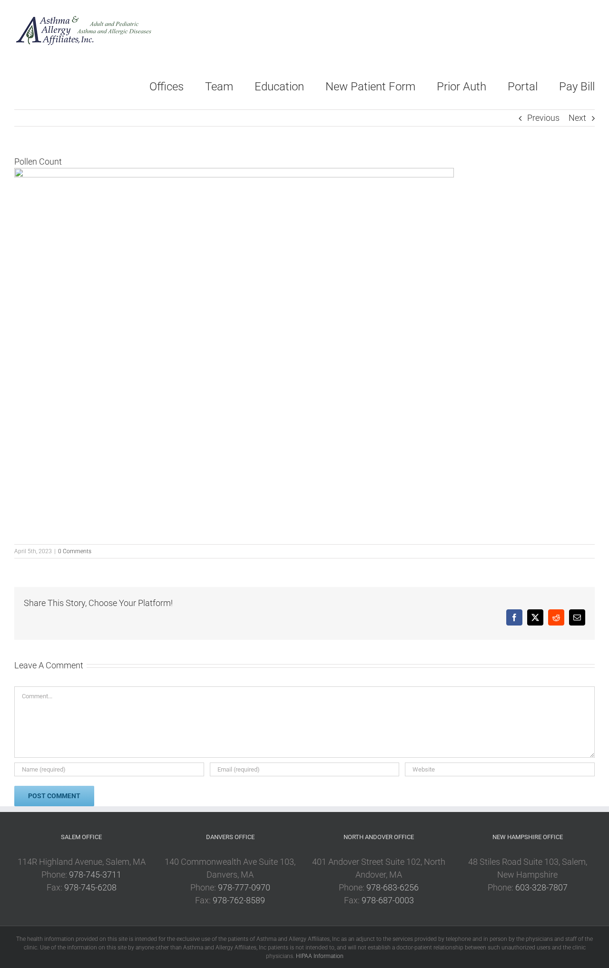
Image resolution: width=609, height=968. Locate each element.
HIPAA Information (320, 956)
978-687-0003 (388, 900)
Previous (543, 118)
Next (577, 118)
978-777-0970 (244, 887)
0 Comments (74, 551)
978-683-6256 (392, 887)
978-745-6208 (90, 887)
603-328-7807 (541, 887)
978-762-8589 (239, 900)
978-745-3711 (95, 875)
